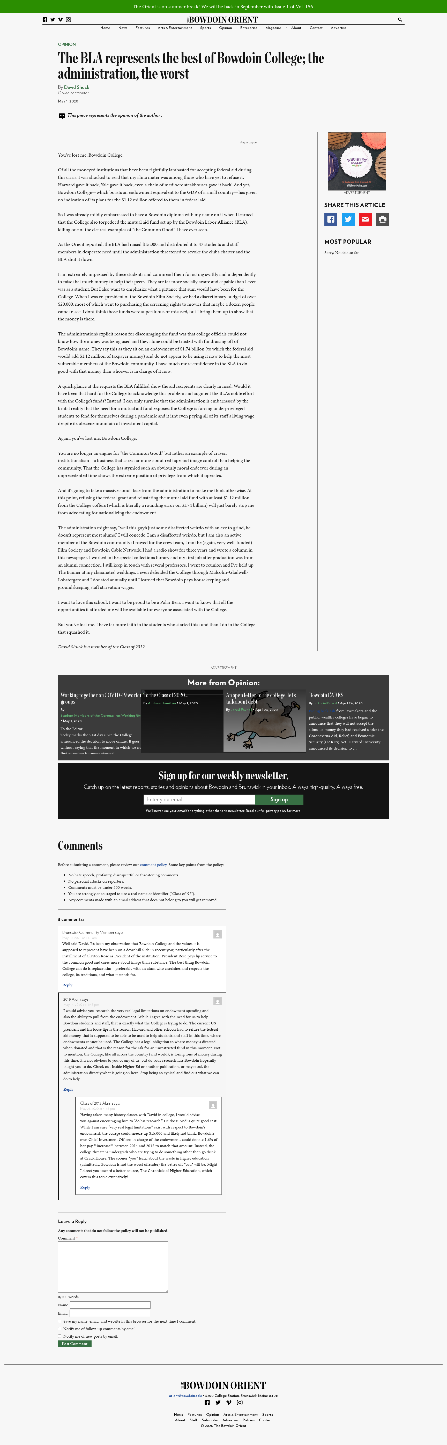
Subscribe (210, 1420)
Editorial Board (325, 703)
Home (105, 28)
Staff (193, 1420)
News (122, 28)
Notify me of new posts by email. (90, 1336)
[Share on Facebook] (330, 219)
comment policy (153, 865)
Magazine (273, 28)
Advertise (339, 28)
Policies (249, 1420)
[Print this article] (382, 219)
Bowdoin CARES (326, 695)
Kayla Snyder (249, 142)
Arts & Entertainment (175, 28)
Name (63, 1305)
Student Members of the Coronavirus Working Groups (104, 715)
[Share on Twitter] (348, 219)
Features (143, 28)
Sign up (279, 799)
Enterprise (248, 28)
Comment (68, 1238)
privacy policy (276, 811)
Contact (316, 28)
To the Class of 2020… (165, 695)
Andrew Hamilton (162, 703)
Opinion (225, 28)
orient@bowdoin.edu (185, 1396)
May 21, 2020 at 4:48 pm (97, 1109)
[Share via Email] (365, 219)
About (296, 28)
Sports (205, 28)
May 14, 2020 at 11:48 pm (81, 1005)
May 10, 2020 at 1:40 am (79, 938)
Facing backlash (322, 711)
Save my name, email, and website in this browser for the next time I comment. (129, 1321)
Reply (67, 985)
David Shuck (76, 87)
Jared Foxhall (241, 710)
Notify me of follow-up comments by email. (100, 1329)
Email (63, 1313)
